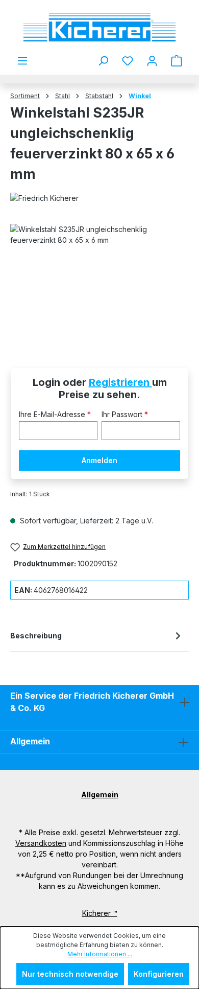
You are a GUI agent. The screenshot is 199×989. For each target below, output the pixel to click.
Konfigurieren (159, 974)
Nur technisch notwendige (70, 974)
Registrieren (120, 382)
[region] (99, 281)
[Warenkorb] (176, 61)
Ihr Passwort (125, 414)
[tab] (97, 637)
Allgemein (30, 741)
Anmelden (99, 460)
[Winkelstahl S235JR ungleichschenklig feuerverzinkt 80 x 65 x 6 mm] (99, 281)
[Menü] (22, 61)
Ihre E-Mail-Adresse (55, 414)
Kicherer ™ (99, 913)
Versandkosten (40, 843)
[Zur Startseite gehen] (99, 27)
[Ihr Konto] (152, 61)
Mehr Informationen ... (99, 954)
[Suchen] (103, 61)
